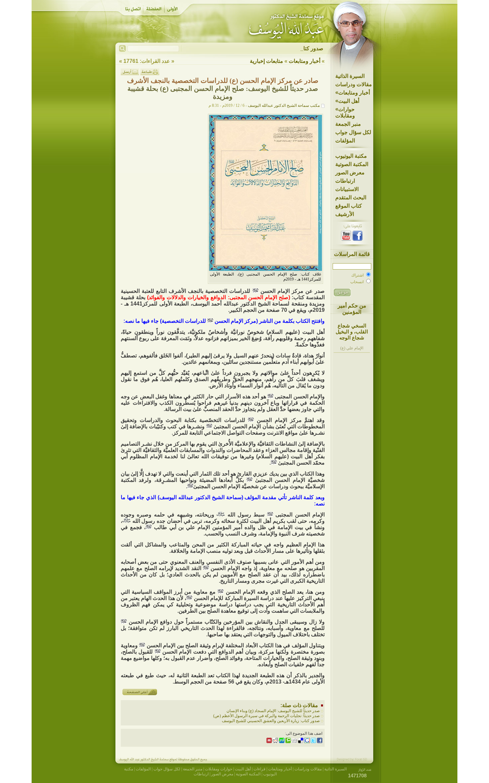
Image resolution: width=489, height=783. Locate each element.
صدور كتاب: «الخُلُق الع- (297, 48)
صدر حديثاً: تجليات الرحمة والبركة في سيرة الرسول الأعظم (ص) (266, 715)
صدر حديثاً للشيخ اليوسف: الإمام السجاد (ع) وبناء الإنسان (273, 710)
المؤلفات (345, 140)
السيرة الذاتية (350, 76)
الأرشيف (344, 214)
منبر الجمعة (348, 124)
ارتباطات (345, 181)
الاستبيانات (347, 189)
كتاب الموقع (348, 206)
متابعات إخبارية (266, 61)
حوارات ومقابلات (345, 112)
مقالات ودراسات (353, 84)
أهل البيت (347, 101)
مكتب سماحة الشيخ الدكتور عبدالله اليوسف (284, 105)
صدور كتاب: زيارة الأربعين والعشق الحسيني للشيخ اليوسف (271, 720)
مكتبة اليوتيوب (351, 156)
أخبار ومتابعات (352, 93)
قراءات (259, 769)
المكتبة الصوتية (351, 164)
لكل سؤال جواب (353, 132)
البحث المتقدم (350, 197)
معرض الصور (350, 172)
